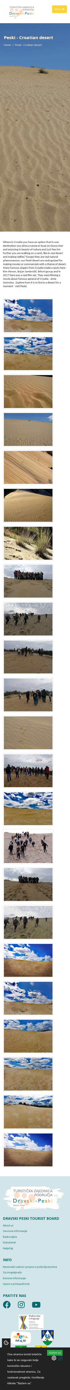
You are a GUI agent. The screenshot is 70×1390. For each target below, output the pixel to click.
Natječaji (8, 1248)
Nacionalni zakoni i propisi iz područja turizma (30, 1267)
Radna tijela (10, 1237)
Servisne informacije (15, 1231)
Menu (58, 9)
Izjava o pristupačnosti (16, 1284)
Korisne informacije (14, 1278)
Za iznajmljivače (12, 1272)
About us (8, 1225)
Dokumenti (9, 1242)
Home (7, 45)
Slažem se (55, 1352)
